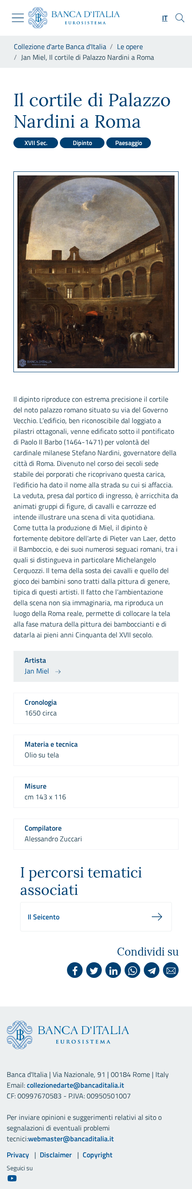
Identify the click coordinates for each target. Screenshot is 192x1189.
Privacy (18, 1154)
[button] (165, 18)
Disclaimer (56, 1154)
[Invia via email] (171, 970)
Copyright (98, 1154)
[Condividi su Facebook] (75, 970)
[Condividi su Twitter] (94, 970)
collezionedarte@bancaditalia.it (75, 1085)
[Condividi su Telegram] (151, 970)
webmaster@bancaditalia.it (71, 1138)
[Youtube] (12, 1178)
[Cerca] (180, 17)
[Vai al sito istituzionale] (70, 18)
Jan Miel (37, 670)
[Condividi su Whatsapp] (132, 970)
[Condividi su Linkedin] (113, 970)
